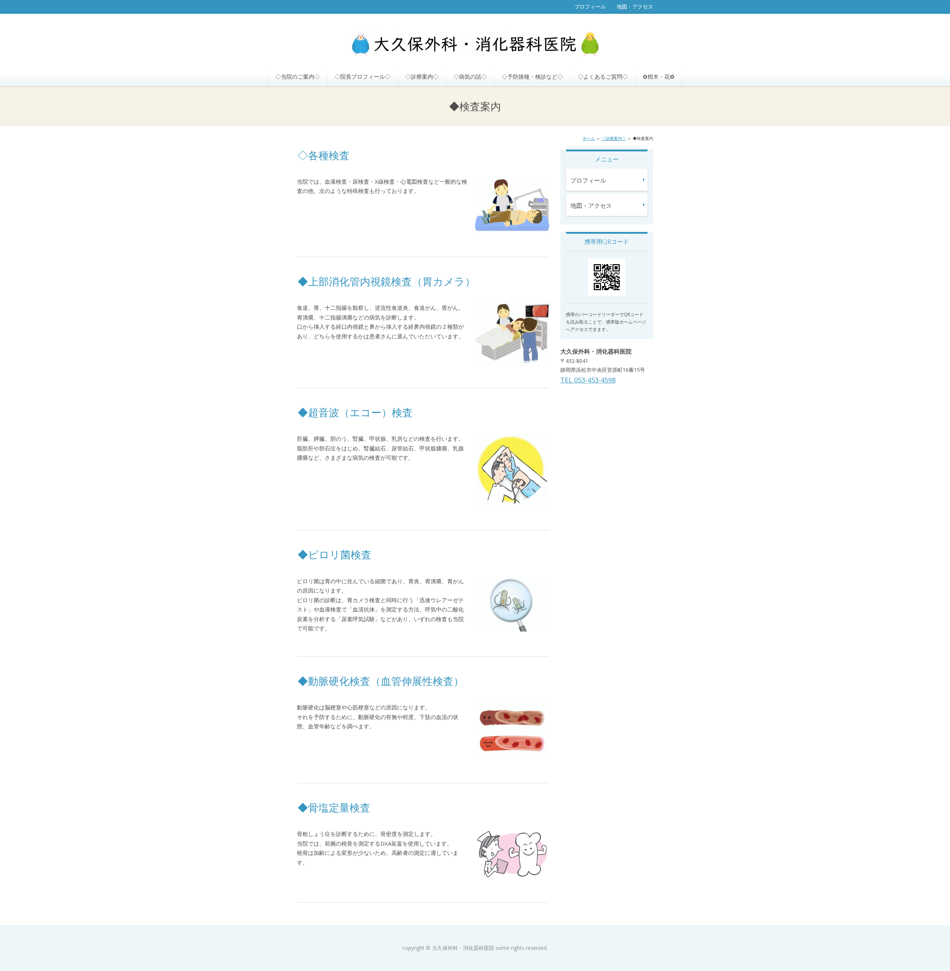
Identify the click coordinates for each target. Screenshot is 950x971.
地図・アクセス (635, 6)
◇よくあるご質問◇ (603, 76)
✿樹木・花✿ (659, 76)
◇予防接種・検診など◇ (532, 76)
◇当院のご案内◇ (297, 76)
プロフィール (590, 6)
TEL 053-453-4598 (588, 379)
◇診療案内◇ (422, 76)
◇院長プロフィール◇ (362, 76)
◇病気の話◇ (470, 76)
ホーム (589, 138)
